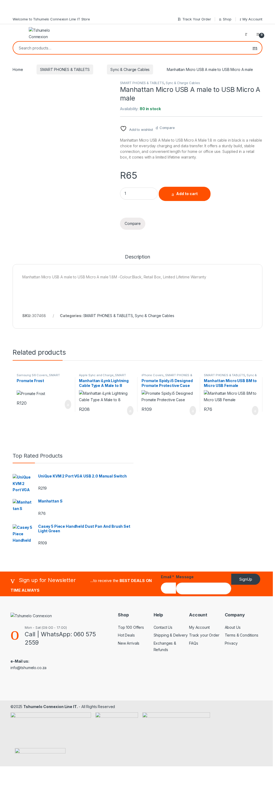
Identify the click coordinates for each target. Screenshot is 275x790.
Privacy (231, 643)
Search (255, 48)
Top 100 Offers (131, 627)
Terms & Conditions (241, 635)
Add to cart (187, 193)
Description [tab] (137, 257)
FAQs (193, 643)
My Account (252, 19)
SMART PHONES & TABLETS (65, 69)
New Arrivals (128, 643)
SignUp (245, 579)
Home (18, 69)
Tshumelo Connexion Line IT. (50, 706)
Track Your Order (196, 19)
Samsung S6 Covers (32, 375)
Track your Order (204, 635)
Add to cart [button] (67, 404)
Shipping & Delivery (171, 635)
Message (185, 576)
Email (167, 576)
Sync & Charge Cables (130, 69)
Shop (227, 19)
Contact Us (163, 627)
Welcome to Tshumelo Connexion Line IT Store (51, 19)
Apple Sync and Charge (96, 375)
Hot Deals (126, 635)
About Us (233, 627)
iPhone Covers (153, 375)
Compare (167, 127)
